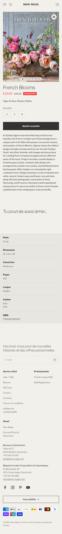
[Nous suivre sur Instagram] (13, 487)
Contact (7, 392)
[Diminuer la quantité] (7, 114)
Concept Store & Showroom (11, 434)
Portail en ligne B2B (43, 377)
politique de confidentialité (10, 410)
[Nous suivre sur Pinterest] (20, 487)
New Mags (8, 427)
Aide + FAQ (8, 377)
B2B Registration (42, 382)
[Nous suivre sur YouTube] (28, 487)
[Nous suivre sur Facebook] (5, 487)
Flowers (21, 101)
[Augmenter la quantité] (22, 114)
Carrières (7, 398)
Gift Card (7, 387)
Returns (7, 382)
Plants (28, 101)
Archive (12, 101)
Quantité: (7, 108)
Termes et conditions (13, 403)
